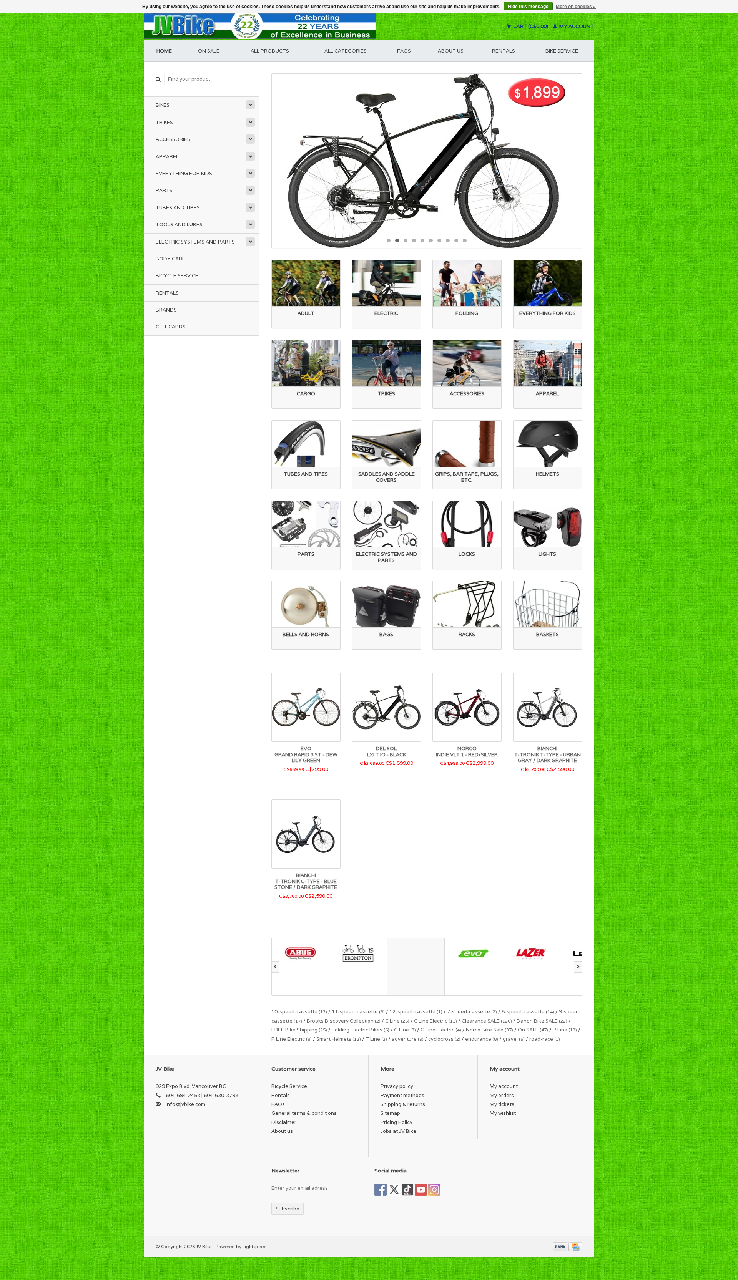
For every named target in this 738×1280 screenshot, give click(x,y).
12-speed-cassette (415, 1011)
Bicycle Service (177, 275)
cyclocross (444, 1039)
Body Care (170, 258)
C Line (397, 1021)
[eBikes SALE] (427, 161)
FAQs (404, 51)
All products (270, 51)
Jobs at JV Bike (398, 1131)
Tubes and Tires (178, 207)
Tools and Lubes (179, 224)
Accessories (173, 139)
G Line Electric (441, 1029)
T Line (376, 1039)
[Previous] (275, 967)
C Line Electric (435, 1021)
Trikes (164, 122)
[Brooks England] (358, 966)
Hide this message (528, 6)
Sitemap (390, 1113)
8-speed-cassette (528, 1011)
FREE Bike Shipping (299, 1029)
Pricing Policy (396, 1122)
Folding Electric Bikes (360, 1029)
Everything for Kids (184, 173)
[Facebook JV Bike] (380, 1190)
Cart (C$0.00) (530, 26)
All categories (345, 51)
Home (164, 51)
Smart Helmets (338, 1039)
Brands (166, 310)
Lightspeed (255, 1246)
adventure (408, 1039)
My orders (502, 1095)
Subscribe (287, 1208)
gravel (514, 1039)
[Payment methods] (560, 1246)
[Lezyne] (531, 953)
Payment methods (402, 1095)
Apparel (167, 156)
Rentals (167, 293)
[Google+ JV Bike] (407, 1190)
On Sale (208, 51)
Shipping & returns (403, 1104)
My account (576, 26)
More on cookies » (576, 6)
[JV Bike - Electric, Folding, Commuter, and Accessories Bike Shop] (307, 26)
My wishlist (503, 1113)
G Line (405, 1029)
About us (451, 51)
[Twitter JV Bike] (394, 1190)
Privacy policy (397, 1086)
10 (465, 240)
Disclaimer (283, 1122)
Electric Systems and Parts (195, 242)
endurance (481, 1039)
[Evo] (416, 953)
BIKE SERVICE (561, 51)
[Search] (158, 79)
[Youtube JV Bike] (421, 1190)
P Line (565, 1029)
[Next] (578, 967)
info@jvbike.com (185, 1104)
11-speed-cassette (358, 1011)
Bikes (163, 105)
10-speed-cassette (299, 1011)
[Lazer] (473, 953)
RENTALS (503, 51)
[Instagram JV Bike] (434, 1190)
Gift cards (171, 326)
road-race (544, 1039)
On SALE (533, 1029)
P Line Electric (291, 1039)
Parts (164, 190)
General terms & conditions (304, 1113)
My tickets (502, 1104)
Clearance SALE (487, 1021)
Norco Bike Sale (489, 1029)
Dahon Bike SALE (542, 1021)
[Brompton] (300, 953)
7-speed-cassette (472, 1011)
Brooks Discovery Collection (344, 1021)
